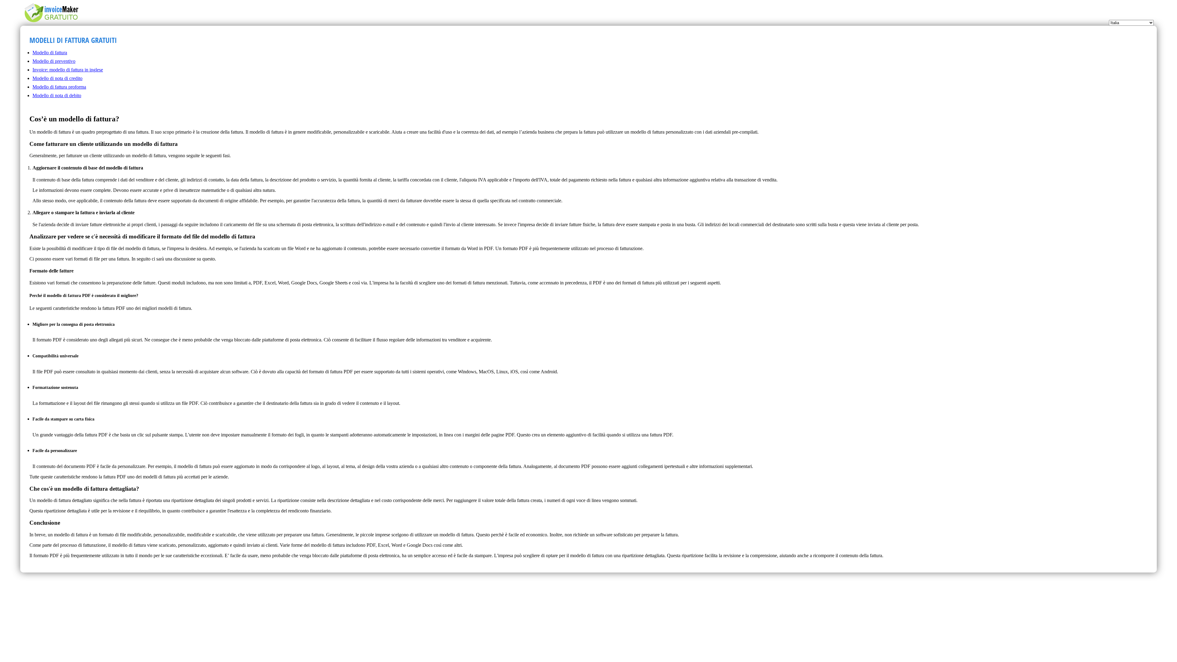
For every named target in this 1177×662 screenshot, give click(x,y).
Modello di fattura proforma (59, 86)
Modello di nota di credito (57, 78)
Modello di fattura (49, 52)
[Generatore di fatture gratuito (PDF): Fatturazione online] (54, 22)
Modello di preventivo (53, 61)
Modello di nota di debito (56, 95)
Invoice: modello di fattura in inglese (67, 69)
